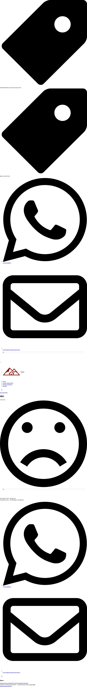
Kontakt (5, 386)
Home (4, 381)
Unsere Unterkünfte (8, 383)
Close (22, 372)
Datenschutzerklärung (6, 686)
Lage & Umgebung (7, 384)
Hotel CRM (32, 684)
